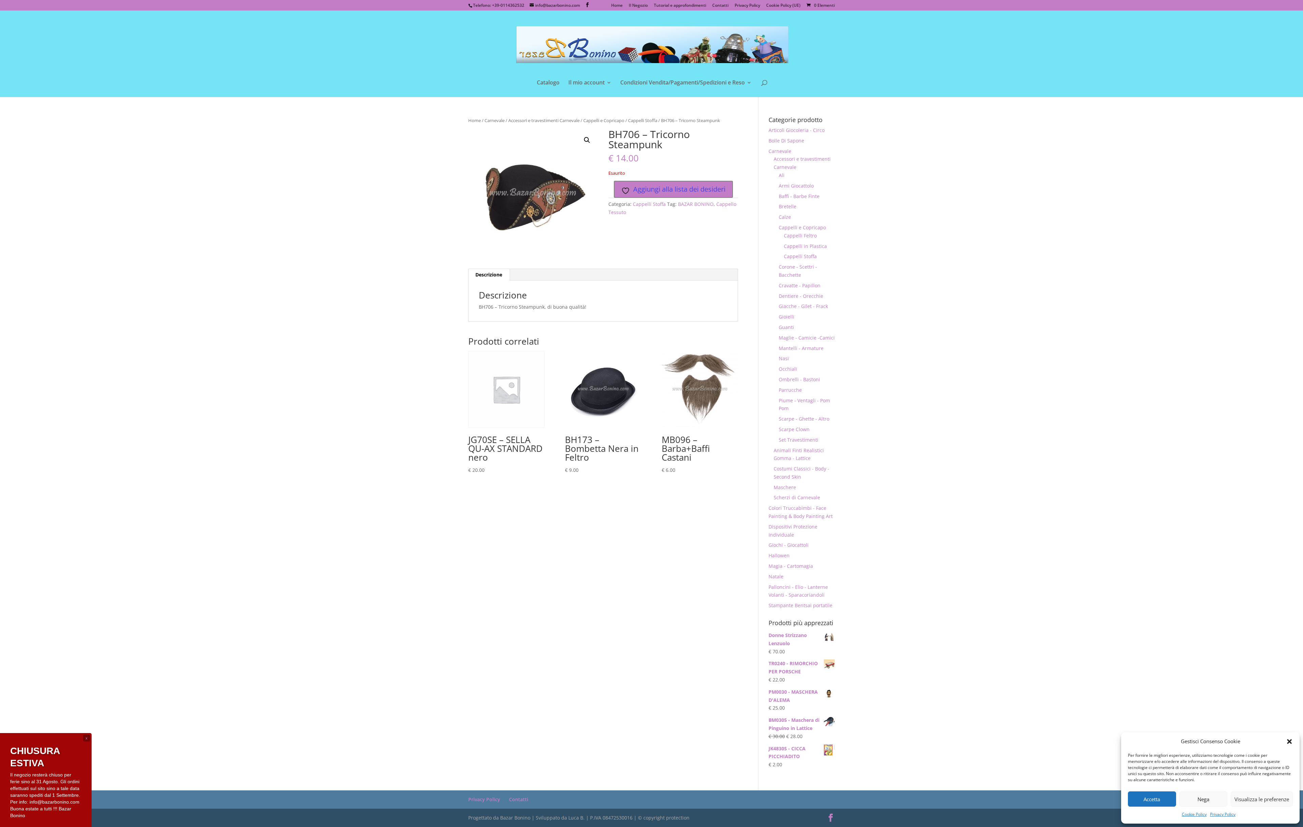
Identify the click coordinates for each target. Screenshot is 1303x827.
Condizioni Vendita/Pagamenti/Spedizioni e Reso (682, 83)
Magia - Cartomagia (791, 566)
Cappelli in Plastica (805, 246)
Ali (782, 175)
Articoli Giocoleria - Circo (797, 130)
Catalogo (548, 83)
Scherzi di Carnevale (797, 497)
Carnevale (495, 120)
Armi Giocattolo (796, 185)
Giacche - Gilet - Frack (803, 306)
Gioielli (786, 316)
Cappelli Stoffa (642, 120)
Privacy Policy (1222, 814)
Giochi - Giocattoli (789, 545)
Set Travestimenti (798, 440)
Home (617, 5)
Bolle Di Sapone (786, 140)
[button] (1289, 741)
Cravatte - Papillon (799, 285)
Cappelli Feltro (800, 235)
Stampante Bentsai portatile (800, 605)
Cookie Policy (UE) (783, 5)
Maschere (785, 487)
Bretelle (787, 206)
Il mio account (586, 83)
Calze (785, 217)
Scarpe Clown (794, 429)
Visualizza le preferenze (1261, 799)
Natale (776, 576)
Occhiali (788, 369)
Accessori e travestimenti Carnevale (544, 120)
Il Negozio (638, 5)
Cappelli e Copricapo (603, 120)
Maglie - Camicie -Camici (807, 337)
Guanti (786, 327)
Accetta (1152, 799)
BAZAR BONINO (696, 204)
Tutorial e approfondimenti (680, 5)
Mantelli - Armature (801, 348)
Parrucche (790, 390)
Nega (1203, 799)
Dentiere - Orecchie (801, 296)
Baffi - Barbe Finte (799, 196)
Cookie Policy (1194, 814)
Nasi (784, 358)
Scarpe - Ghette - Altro (804, 419)
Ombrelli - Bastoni (799, 379)
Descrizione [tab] (488, 274)
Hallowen (779, 555)
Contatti (720, 5)
